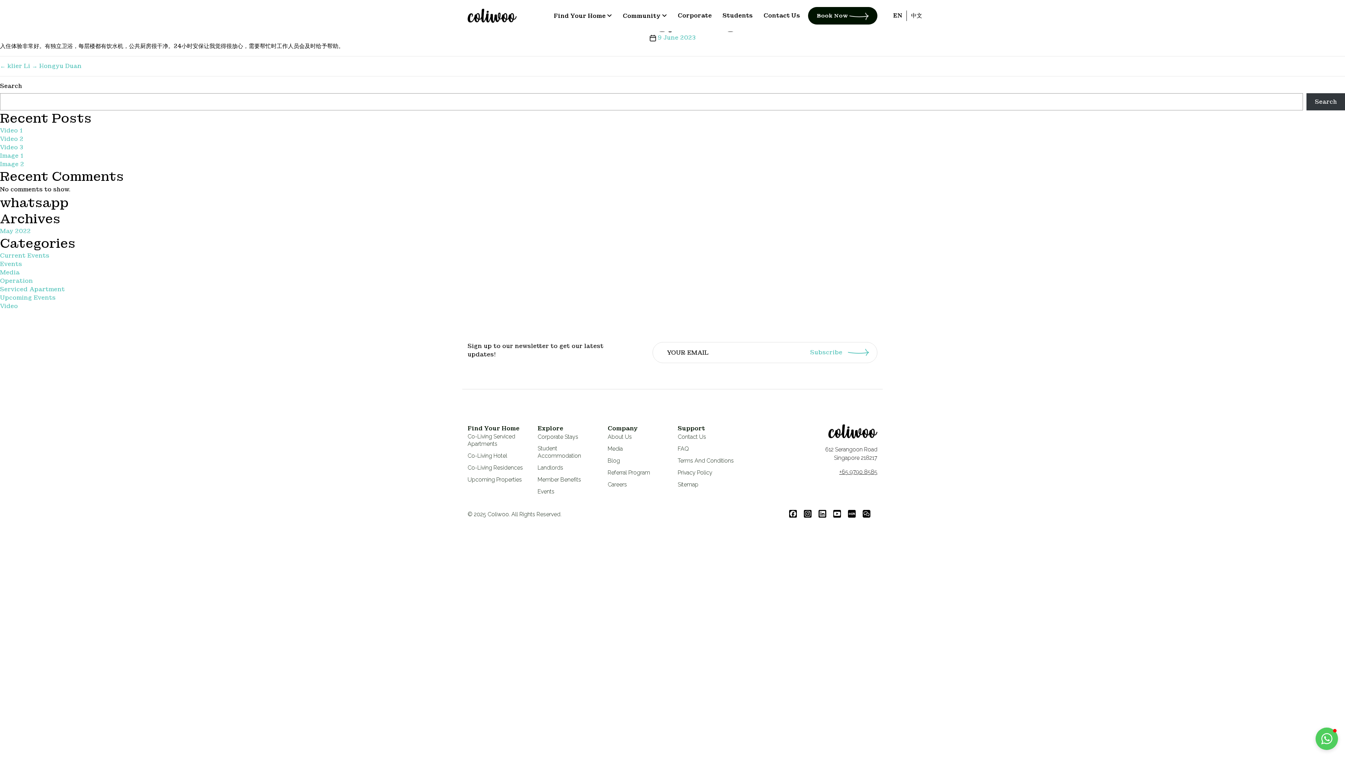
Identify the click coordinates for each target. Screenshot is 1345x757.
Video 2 (11, 139)
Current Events (24, 255)
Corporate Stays (558, 437)
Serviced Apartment (32, 289)
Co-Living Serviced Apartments (491, 440)
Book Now (833, 15)
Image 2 (12, 164)
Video (9, 306)
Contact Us (692, 437)
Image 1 (11, 155)
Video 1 (11, 130)
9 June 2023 (677, 37)
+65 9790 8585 (858, 472)
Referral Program (629, 472)
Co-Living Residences (495, 467)
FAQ (683, 448)
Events (11, 264)
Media (10, 272)
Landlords (550, 467)
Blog (614, 460)
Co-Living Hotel (487, 455)
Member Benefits (559, 479)
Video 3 (11, 147)
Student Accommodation (559, 452)
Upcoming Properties (495, 479)
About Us (620, 437)
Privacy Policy (695, 472)
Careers (617, 484)
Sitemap (688, 484)
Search (11, 86)
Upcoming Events (28, 297)
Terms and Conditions (706, 460)
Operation (16, 281)
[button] (1327, 739)
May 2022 (15, 231)
